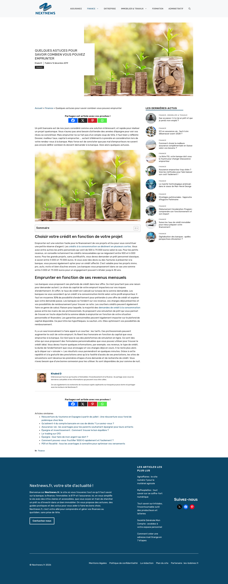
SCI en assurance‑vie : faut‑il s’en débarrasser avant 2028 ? (174, 132)
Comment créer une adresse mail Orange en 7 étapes (149, 537)
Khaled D (38, 63)
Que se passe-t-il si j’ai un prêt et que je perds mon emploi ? (176, 119)
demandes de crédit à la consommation (119, 307)
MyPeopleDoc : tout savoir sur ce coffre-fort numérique (149, 493)
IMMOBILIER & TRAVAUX (132, 9)
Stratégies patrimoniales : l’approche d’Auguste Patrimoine (175, 198)
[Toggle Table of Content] (135, 228)
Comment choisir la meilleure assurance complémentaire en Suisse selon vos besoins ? (175, 145)
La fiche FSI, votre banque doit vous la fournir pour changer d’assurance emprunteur (175, 158)
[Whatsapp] (102, 120)
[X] (82, 120)
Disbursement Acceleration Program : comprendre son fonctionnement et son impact (176, 211)
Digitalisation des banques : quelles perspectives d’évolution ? (175, 237)
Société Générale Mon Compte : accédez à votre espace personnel (149, 523)
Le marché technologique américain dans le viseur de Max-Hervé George (175, 185)
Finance (39, 67)
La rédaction (146, 563)
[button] (189, 9)
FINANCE (91, 9)
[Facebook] (73, 120)
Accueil (38, 108)
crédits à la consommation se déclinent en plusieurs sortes (100, 246)
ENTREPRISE (110, 9)
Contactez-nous (42, 520)
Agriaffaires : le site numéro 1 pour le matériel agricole (147, 480)
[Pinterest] (92, 120)
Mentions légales (98, 563)
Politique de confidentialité (123, 563)
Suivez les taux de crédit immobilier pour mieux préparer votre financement (175, 224)
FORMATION (157, 9)
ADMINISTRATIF (175, 9)
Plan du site (162, 563)
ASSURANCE (76, 9)
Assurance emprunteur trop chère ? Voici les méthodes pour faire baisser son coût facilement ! (175, 172)
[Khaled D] (41, 382)
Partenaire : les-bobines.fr (184, 563)
